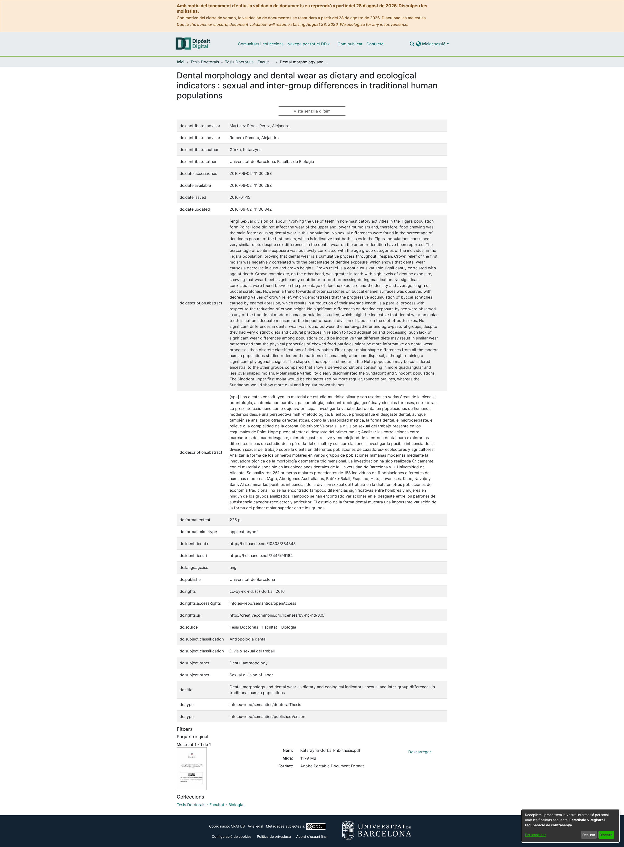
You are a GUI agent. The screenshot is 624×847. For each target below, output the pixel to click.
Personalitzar (535, 835)
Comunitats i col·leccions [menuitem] (260, 43)
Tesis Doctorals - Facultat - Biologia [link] (249, 61)
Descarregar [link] (419, 751)
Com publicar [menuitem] (350, 43)
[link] (210, 804)
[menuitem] (308, 44)
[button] (412, 44)
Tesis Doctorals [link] (204, 61)
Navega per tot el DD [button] (307, 43)
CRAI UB (238, 826)
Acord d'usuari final (311, 836)
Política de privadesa (274, 836)
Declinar (588, 835)
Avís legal (255, 826)
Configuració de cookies (232, 836)
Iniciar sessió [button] (434, 43)
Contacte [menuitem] (374, 43)
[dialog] (570, 826)
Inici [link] (180, 61)
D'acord (606, 835)
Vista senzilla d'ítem (312, 111)
